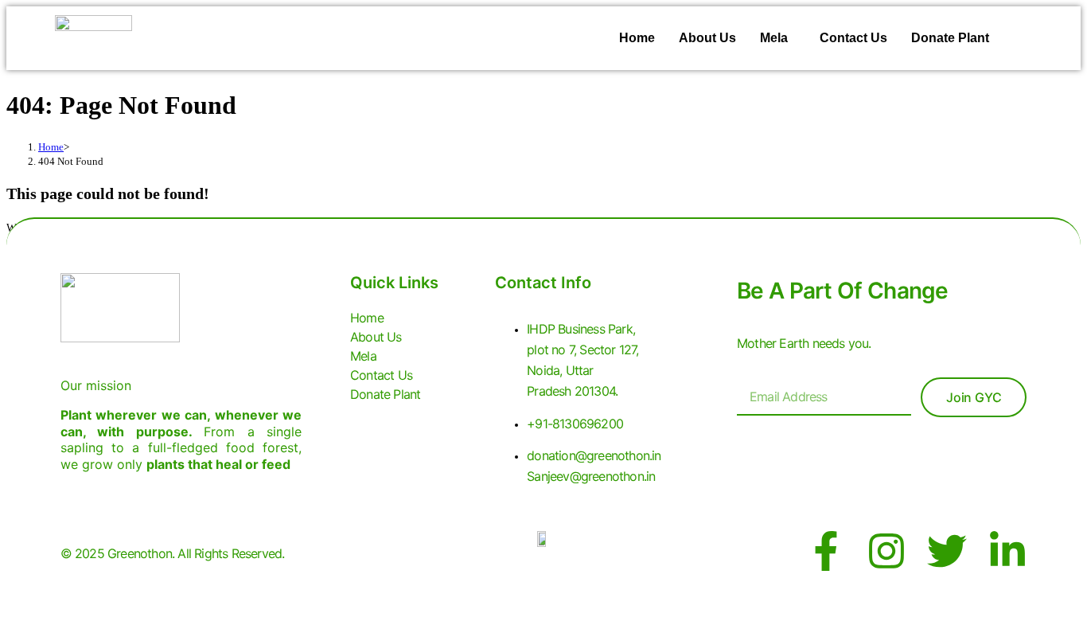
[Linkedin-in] (1007, 551)
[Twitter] (947, 551)
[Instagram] (886, 551)
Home (637, 38)
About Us (707, 38)
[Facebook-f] (826, 551)
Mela (774, 38)
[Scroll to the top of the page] (10, 609)
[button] (778, 38)
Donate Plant (950, 38)
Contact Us (853, 38)
